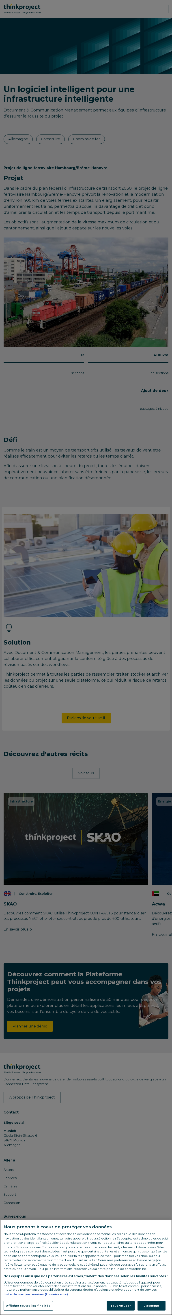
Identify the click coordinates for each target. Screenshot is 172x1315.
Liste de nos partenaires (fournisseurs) (36, 1294)
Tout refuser (120, 1305)
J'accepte (151, 1305)
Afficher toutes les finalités (28, 1305)
